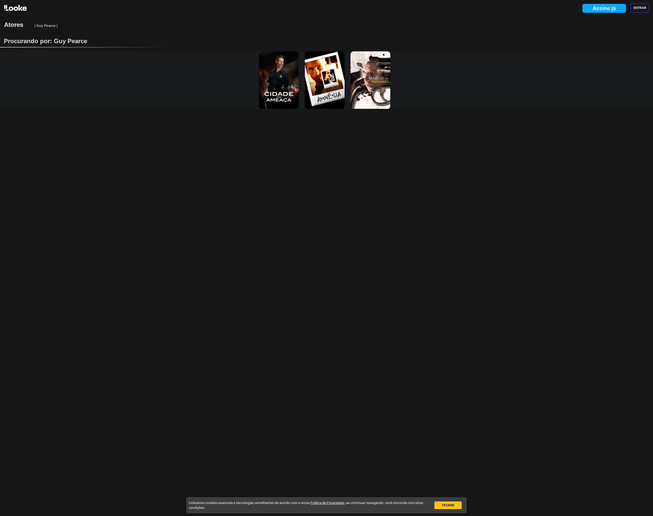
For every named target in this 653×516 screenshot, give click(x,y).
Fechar (448, 505)
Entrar (639, 8)
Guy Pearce (46, 26)
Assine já (604, 8)
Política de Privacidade (327, 502)
